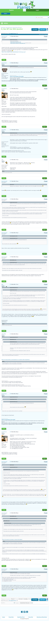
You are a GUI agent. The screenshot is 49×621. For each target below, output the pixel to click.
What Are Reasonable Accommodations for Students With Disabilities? (16, 359)
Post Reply (35, 29)
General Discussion (9, 27)
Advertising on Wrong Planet (42, 617)
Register (11, 10)
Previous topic (41, 34)
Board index (3, 27)
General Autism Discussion (17, 27)
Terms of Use (30, 617)
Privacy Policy (11, 617)
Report (44, 59)
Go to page (11, 33)
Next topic (46, 34)
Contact (3, 617)
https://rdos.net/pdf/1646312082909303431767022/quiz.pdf (13, 52)
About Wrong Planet (21, 617)
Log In (37, 10)
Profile (4, 59)
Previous (14, 33)
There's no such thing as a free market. (17, 76)
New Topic (43, 29)
